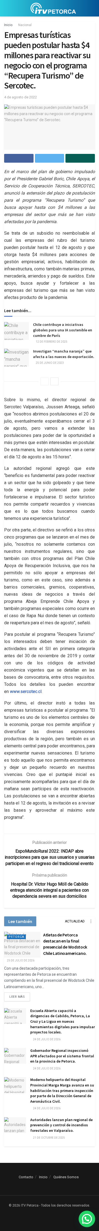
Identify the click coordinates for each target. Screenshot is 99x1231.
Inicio (8, 25)
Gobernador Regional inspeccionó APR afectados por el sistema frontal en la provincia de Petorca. (62, 1056)
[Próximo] (54, 381)
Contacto (26, 1177)
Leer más (17, 997)
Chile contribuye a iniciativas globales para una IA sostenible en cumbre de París (62, 330)
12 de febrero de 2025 (51, 341)
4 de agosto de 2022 (20, 97)
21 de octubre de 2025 (48, 1137)
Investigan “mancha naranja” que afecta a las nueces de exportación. (63, 354)
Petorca (16, 937)
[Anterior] (44, 381)
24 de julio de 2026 (46, 1039)
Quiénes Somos (66, 1177)
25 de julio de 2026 (20, 960)
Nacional (25, 25)
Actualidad (75, 921)
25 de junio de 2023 (49, 362)
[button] (87, 1219)
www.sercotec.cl (26, 691)
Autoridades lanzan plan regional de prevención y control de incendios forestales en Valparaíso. (61, 1125)
